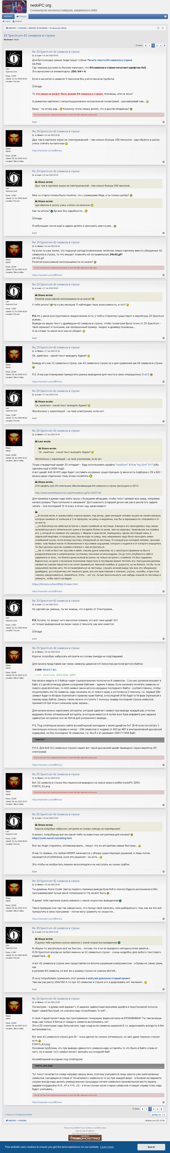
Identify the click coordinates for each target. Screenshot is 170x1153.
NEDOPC (8, 16)
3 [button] (157, 45)
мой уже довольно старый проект (109, 978)
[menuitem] (165, 16)
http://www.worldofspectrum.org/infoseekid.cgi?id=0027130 (68, 492)
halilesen (90, 1131)
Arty (83, 1131)
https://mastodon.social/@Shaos (47, 150)
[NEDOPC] (16, 6)
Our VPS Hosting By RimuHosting (85, 1134)
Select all (50, 669)
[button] (145, 46)
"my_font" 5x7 (144, 464)
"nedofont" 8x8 (124, 464)
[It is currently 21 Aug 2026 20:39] (158, 28)
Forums (23, 16)
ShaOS (145, 374)
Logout (7, 21)
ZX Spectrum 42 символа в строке (29, 35)
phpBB (76, 1128)
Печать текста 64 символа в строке (109, 60)
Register (18, 21)
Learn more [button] (107, 1147)
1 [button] (149, 45)
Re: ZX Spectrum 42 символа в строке (56, 51)
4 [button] (160, 45)
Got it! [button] (151, 1147)
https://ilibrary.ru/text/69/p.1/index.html (55, 584)
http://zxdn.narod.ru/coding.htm (52, 838)
